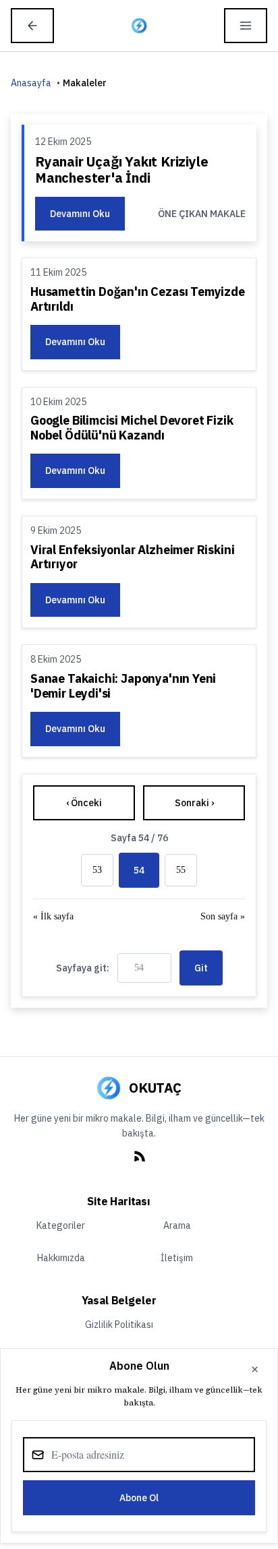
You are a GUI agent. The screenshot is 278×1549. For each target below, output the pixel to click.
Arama (177, 1225)
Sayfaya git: (82, 968)
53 (97, 870)
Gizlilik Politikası (119, 1324)
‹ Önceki (84, 803)
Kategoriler (60, 1225)
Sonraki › (194, 803)
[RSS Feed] (139, 1164)
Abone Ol (139, 1498)
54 (139, 870)
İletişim (177, 1258)
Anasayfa (31, 83)
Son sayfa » (222, 916)
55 (181, 870)
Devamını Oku (80, 214)
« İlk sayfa (53, 916)
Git (201, 968)
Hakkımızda (61, 1258)
